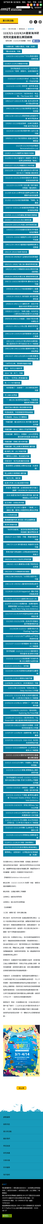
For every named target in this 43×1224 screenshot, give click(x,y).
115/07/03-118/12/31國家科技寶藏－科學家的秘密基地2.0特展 (21, 726)
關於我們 (6, 1139)
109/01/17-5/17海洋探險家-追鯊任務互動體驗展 (22, 139)
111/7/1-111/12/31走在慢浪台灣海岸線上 (21, 847)
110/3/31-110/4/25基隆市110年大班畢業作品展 (22, 238)
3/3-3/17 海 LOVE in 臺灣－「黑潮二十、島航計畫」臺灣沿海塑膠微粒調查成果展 (22, 508)
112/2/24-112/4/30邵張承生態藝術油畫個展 (21, 672)
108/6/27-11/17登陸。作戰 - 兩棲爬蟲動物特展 (21, 538)
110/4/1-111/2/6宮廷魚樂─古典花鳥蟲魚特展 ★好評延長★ (22, 124)
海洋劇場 (16, 2)
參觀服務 (6, 1117)
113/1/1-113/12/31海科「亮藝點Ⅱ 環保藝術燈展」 (21, 763)
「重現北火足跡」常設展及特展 (17, 456)
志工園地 (33, 1190)
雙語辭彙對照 (6, 1188)
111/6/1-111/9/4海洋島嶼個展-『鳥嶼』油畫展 (21, 201)
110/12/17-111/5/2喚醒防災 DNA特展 (19, 165)
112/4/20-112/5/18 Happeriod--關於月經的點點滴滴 (21, 592)
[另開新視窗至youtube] (37, 5)
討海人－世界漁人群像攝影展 (16, 378)
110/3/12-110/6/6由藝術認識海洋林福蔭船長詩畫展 (22, 230)
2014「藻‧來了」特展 (14, 373)
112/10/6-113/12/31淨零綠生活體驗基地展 (22, 836)
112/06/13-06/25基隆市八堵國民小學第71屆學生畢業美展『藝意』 (21, 159)
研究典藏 (6, 1153)
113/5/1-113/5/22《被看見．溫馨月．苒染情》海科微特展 (22, 788)
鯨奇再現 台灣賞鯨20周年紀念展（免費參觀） (22, 467)
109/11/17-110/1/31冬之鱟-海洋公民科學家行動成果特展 (22, 102)
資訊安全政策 (12, 1190)
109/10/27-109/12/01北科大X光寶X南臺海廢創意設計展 (21, 357)
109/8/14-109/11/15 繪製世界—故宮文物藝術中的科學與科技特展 (22, 305)
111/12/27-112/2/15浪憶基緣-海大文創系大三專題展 (22, 644)
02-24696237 (20, 1200)
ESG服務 (6, 1167)
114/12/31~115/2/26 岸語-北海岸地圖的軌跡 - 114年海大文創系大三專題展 (21, 696)
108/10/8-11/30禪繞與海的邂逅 (17, 571)
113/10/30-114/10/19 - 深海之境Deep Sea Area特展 (21, 806)
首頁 (4, 29)
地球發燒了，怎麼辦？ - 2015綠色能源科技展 (22, 389)
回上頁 (21, 1088)
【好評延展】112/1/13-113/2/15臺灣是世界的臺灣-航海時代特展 (21, 652)
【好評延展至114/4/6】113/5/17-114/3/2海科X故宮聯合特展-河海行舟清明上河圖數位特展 (21, 780)
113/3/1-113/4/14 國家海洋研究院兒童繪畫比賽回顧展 (22, 756)
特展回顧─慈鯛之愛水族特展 (16, 441)
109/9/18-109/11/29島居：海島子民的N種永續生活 (21, 320)
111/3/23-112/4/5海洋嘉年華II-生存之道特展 (22, 132)
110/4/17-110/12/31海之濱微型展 (18, 220)
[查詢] (32, 7)
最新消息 (6, 1124)
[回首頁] (11, 9)
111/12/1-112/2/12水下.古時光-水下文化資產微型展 (22, 637)
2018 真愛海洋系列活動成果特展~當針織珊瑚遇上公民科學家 (22, 496)
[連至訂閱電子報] (40, 5)
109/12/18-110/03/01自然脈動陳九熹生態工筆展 (21, 335)
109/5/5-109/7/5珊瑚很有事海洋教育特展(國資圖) (22, 270)
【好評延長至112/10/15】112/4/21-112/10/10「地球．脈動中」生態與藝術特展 (21, 71)
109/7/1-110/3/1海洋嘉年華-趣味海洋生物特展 (21, 282)
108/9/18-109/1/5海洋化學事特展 (18, 559)
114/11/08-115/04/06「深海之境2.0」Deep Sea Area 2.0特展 (23, 689)
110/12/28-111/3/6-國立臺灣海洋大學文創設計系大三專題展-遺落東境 (21, 171)
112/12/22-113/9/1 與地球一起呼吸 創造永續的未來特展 (22, 87)
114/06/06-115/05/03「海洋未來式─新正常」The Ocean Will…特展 (21, 94)
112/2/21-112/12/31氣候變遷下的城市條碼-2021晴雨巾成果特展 (22, 659)
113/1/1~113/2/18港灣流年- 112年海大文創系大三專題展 (22, 749)
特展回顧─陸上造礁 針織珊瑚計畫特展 (20, 446)
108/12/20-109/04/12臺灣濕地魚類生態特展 (21, 585)
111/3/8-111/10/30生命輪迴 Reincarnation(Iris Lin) (27, 147)
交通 (40, 2)
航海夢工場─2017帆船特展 (15, 451)
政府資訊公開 (23, 1190)
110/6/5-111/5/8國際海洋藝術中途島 (19, 153)
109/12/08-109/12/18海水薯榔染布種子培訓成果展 (21, 349)
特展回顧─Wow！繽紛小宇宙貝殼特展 (20, 429)
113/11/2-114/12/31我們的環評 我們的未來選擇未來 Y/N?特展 (22, 813)
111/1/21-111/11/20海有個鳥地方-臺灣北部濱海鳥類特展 (22, 179)
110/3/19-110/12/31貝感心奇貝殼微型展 (21, 224)
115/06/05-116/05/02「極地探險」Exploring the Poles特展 (24, 711)
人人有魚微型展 (11, 515)
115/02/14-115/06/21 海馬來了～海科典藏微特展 (21, 704)
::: (1, 21)
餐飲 (24, 2)
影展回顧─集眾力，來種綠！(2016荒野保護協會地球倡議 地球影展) (21, 435)
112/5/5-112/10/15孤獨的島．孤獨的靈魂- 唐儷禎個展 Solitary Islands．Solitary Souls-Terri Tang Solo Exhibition (21, 606)
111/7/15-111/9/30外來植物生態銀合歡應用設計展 (21, 615)
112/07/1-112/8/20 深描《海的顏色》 (19, 842)
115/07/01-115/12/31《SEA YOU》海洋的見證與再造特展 (21, 741)
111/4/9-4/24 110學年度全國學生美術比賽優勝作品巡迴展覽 (21, 194)
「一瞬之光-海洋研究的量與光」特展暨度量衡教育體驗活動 (22, 401)
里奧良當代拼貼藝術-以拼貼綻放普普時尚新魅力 (22, 553)
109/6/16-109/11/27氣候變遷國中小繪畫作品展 (22, 290)
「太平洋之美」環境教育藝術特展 (18, 363)
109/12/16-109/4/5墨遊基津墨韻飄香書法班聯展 (21, 245)
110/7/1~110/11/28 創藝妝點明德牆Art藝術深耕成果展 (22, 209)
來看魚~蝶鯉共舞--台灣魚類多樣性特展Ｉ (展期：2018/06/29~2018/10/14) (22, 489)
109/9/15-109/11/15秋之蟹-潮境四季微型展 (22, 327)
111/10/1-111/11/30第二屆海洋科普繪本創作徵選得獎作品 (22, 622)
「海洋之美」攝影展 (13, 478)
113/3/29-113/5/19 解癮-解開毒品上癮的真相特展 (22, 771)
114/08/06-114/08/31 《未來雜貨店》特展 (21, 683)
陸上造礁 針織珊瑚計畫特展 (15, 473)
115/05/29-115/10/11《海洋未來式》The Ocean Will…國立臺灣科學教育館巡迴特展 (21, 719)
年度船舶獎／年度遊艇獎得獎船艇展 (19, 412)
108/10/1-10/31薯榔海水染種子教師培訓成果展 (22, 565)
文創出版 (6, 1160)
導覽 (34, 2)
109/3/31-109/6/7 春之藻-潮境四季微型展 (21, 264)
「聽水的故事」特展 (13, 51)
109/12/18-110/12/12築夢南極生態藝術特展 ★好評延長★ (21, 117)
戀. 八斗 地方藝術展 (12, 382)
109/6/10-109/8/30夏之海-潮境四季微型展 (21, 276)
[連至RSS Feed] (31, 5)
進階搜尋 (37, 7)
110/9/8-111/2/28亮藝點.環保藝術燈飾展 (21, 215)
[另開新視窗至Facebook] (34, 5)
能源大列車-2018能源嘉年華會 (17, 483)
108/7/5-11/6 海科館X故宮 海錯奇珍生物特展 (22, 545)
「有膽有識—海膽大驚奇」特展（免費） (20, 46)
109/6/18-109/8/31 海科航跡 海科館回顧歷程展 (22, 297)
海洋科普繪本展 (11, 524)
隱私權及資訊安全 (20, 1188)
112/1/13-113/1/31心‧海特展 (17, 666)
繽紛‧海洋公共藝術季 (13, 368)
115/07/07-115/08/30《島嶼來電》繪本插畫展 (21, 734)
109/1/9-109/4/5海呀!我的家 (16, 252)
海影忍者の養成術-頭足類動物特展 (18, 407)
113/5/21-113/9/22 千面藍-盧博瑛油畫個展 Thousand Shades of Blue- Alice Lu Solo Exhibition (22, 798)
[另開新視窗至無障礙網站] (7, 1216)
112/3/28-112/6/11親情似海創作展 (18, 678)
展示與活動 (7, 1131)
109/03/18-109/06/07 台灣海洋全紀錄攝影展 (21, 258)
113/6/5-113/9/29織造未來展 (16, 63)
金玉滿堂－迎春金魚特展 (14, 502)
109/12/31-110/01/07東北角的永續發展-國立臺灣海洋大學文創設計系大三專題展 (22, 342)
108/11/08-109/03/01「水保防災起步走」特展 (21, 577)
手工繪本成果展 (11, 395)
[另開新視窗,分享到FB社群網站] (36, 41)
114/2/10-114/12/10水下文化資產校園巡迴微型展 (22, 57)
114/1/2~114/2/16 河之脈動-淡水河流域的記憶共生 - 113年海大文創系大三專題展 (21, 821)
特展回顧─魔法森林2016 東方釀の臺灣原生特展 (22, 423)
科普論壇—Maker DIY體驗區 (16, 417)
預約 (29, 2)
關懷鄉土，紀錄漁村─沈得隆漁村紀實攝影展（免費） (21, 853)
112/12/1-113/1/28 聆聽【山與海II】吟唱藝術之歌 (22, 828)
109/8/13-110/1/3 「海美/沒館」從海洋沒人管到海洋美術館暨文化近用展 (21, 312)
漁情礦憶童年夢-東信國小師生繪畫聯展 (20, 519)
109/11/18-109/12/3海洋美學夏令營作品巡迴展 (22, 109)
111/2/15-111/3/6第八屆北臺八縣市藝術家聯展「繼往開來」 (22, 186)
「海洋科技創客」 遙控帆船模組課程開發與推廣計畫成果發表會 (22, 530)
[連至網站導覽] (28, 5)
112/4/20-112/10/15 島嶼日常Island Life (21, 598)
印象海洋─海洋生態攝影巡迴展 (17, 461)
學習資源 (6, 1146)
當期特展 (31, 29)
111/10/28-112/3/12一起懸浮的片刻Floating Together (24, 630)
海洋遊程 (6, 1175)
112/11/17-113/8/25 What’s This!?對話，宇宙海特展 (23, 79)
